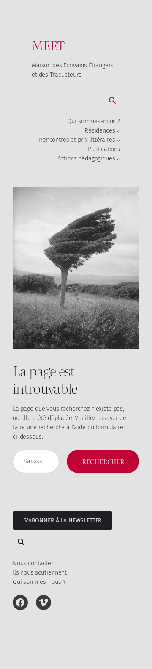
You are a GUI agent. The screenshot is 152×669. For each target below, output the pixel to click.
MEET (48, 45)
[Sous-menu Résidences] (118, 131)
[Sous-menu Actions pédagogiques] (118, 158)
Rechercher (103, 461)
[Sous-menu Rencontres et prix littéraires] (118, 140)
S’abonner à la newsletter (62, 520)
